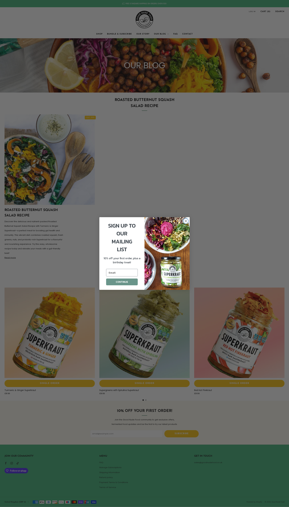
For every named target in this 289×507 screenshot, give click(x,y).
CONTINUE (122, 282)
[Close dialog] (185, 221)
